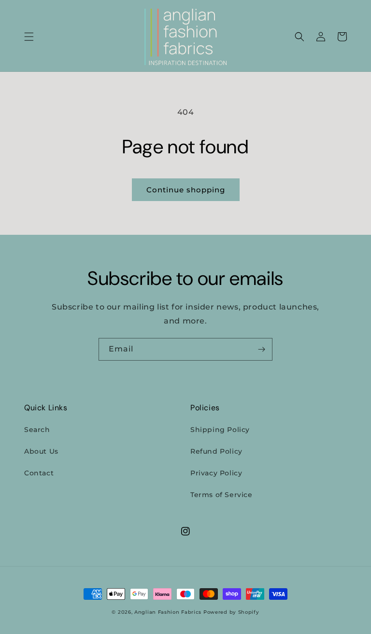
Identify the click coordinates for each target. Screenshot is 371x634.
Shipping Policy (220, 429)
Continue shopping (185, 189)
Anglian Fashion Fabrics (167, 612)
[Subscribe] (261, 349)
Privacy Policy (216, 473)
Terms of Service (221, 494)
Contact (39, 473)
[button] (29, 36)
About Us (41, 451)
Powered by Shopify (231, 612)
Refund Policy (216, 451)
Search (37, 429)
